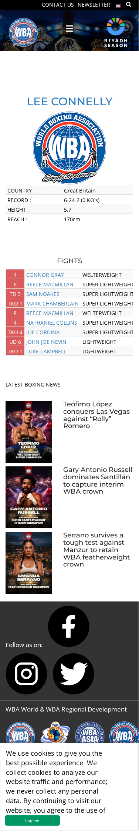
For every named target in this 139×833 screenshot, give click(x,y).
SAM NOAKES (43, 293)
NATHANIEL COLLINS (51, 322)
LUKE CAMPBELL (46, 351)
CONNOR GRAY (45, 274)
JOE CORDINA (43, 332)
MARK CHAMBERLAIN (52, 303)
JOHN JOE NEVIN (46, 341)
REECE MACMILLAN (50, 284)
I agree (32, 820)
